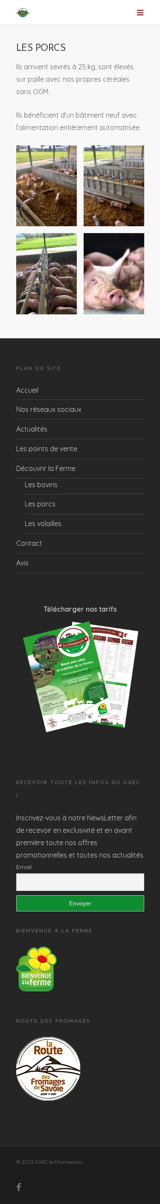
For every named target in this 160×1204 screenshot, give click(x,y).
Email (24, 867)
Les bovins (41, 484)
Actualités (31, 429)
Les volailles (43, 523)
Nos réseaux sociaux (48, 409)
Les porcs (40, 504)
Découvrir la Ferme (46, 468)
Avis (22, 563)
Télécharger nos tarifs (80, 609)
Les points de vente (46, 448)
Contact (29, 543)
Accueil (27, 390)
